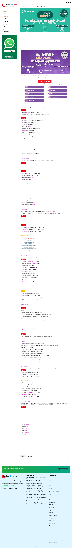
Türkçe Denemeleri (52, 522)
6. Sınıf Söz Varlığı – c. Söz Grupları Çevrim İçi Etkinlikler (36, 503)
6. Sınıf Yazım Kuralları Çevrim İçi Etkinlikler (33, 485)
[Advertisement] (45, 42)
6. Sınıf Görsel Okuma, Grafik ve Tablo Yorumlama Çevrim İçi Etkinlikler (36, 478)
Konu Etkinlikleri (51, 497)
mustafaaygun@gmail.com (10, 488)
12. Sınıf (50, 488)
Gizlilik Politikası (52, 532)
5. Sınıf (50, 477)
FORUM (69, 2)
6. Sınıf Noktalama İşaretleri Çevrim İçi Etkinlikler (34, 483)
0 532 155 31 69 (9, 486)
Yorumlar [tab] (22, 456)
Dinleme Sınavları (52, 502)
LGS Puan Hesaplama (53, 538)
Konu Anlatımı (51, 492)
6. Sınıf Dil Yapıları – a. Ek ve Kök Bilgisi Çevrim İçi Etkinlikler (34, 500)
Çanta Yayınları (52, 512)
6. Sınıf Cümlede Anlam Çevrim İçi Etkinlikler (34, 502)
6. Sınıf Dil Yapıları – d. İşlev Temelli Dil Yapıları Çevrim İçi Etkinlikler (35, 492)
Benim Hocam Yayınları (53, 520)
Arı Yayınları (51, 510)
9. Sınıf (50, 483)
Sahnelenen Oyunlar (52, 509)
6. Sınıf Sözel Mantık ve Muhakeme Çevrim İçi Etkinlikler (36, 486)
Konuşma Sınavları (52, 504)
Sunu (50, 494)
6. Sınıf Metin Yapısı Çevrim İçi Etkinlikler (33, 480)
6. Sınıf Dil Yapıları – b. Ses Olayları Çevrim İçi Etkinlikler (36, 497)
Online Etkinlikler (52, 523)
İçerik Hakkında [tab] (29, 456)
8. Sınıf (50, 482)
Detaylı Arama (51, 534)
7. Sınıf (50, 480)
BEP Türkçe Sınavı (52, 517)
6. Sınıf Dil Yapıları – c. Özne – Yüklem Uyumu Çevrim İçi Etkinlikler (35, 495)
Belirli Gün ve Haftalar (53, 515)
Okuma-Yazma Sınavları (53, 505)
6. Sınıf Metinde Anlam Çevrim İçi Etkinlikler (33, 488)
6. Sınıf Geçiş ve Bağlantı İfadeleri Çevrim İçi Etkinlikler (35, 490)
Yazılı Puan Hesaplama (53, 542)
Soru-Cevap (51, 518)
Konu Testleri (51, 513)
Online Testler (51, 496)
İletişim (50, 527)
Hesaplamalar (51, 507)
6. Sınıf (50, 479)
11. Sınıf (50, 487)
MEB (49, 499)
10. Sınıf (50, 485)
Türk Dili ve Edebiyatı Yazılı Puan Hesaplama (57, 540)
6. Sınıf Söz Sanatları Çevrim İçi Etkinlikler (33, 481)
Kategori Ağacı (51, 529)
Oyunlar (50, 501)
